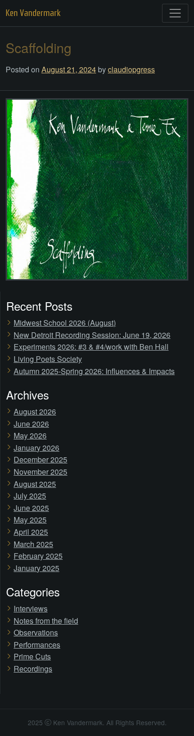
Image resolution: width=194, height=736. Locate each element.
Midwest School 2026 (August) (65, 322)
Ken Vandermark (33, 13)
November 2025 (40, 471)
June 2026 (31, 423)
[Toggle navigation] (175, 13)
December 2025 (40, 459)
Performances (37, 644)
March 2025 (33, 544)
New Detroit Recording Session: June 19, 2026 (92, 334)
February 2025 (38, 555)
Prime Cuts (32, 656)
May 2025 (30, 519)
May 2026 (30, 435)
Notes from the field (46, 620)
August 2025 (35, 483)
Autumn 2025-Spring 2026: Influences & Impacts (94, 371)
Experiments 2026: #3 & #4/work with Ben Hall (91, 346)
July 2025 (30, 495)
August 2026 (35, 411)
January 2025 (36, 568)
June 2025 (31, 507)
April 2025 (31, 531)
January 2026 (36, 447)
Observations (36, 632)
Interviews (31, 608)
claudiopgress (131, 69)
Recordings (33, 668)
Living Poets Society (48, 358)
